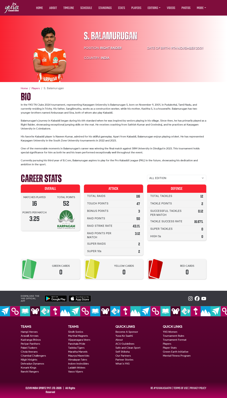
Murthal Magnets (78, 335)
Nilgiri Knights (29, 359)
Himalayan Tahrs (77, 359)
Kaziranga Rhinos (31, 339)
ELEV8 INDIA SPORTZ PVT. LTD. (41, 388)
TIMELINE (68, 8)
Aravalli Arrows (29, 335)
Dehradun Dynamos (32, 363)
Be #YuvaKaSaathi (161, 388)
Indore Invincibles (78, 363)
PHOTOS (185, 8)
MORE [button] (200, 8)
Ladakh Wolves (76, 367)
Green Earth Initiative (175, 351)
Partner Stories (124, 359)
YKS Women (170, 331)
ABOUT (53, 8)
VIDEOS (171, 8)
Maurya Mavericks (78, 355)
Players (36, 88)
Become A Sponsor (126, 331)
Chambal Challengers (33, 355)
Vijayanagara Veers (79, 339)
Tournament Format (174, 339)
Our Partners (123, 355)
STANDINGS (105, 8)
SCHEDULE (86, 8)
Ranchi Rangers (30, 371)
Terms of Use (180, 388)
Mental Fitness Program (177, 355)
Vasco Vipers (75, 371)
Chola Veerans (29, 351)
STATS (121, 8)
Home (24, 88)
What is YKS (122, 363)
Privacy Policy (198, 388)
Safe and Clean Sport (127, 347)
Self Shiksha (122, 351)
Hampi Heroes (29, 331)
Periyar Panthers (30, 343)
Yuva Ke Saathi (124, 335)
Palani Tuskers (29, 347)
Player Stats (170, 347)
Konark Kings (28, 367)
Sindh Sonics (75, 331)
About (119, 339)
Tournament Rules (173, 335)
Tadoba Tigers (76, 347)
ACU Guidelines (124, 343)
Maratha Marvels (77, 351)
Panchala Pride (76, 343)
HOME (39, 8)
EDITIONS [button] (153, 8)
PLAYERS (136, 8)
